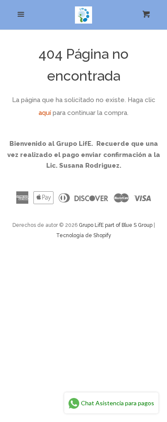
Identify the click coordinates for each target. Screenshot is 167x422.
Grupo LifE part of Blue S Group (115, 225)
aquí (45, 113)
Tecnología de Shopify (83, 235)
